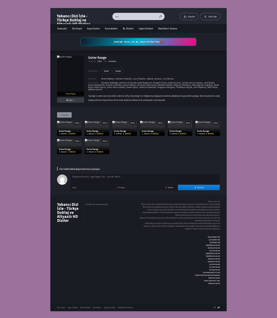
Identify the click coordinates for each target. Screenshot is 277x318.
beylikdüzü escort (213, 245)
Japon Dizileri (145, 28)
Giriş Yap (212, 16)
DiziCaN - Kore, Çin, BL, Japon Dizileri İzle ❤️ (138, 41)
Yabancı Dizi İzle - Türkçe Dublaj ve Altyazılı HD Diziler (73, 19)
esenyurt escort (214, 248)
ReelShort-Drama (167, 28)
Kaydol (191, 16)
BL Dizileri (128, 28)
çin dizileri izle (214, 239)
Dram (106, 71)
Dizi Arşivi (77, 28)
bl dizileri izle (215, 242)
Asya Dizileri (93, 28)
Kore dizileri (111, 28)
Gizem (118, 71)
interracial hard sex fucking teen (207, 275)
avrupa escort (214, 269)
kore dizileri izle (214, 237)
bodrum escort (214, 278)
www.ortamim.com (212, 280)
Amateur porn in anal (211, 272)
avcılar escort (215, 250)
